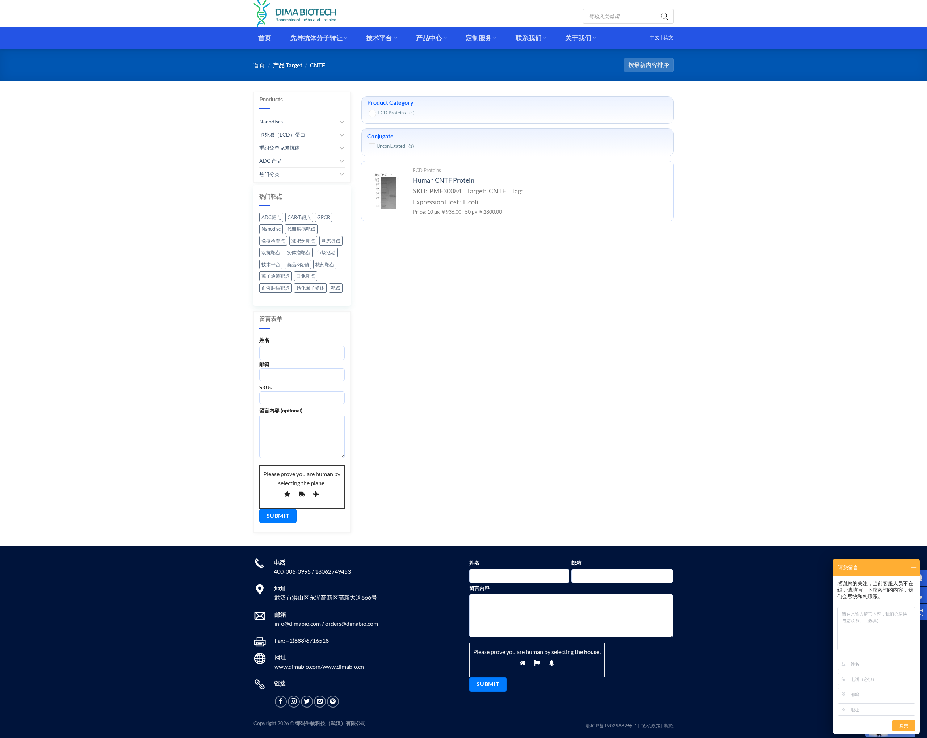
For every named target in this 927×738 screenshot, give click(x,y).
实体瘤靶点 (298, 252)
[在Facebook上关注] (281, 702)
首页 (264, 38)
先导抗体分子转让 (316, 38)
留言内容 (479, 588)
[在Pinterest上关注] (333, 702)
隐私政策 (651, 725)
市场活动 (326, 252)
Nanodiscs (271, 121)
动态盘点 (331, 241)
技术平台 (379, 38)
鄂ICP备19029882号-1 (611, 725)
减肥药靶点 (303, 241)
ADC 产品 (270, 161)
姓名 (264, 339)
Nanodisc (271, 229)
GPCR (323, 217)
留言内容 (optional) (280, 410)
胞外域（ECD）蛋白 (282, 134)
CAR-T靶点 (299, 217)
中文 (655, 38)
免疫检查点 (273, 241)
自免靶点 (305, 276)
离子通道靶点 (275, 276)
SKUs (265, 387)
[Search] (664, 16)
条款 (668, 725)
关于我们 (578, 38)
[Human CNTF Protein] (385, 191)
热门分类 (269, 174)
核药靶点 (324, 264)
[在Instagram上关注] (294, 702)
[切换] (342, 121)
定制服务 (479, 38)
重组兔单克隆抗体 (279, 147)
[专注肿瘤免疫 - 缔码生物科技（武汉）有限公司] (300, 13)
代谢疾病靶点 (301, 229)
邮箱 (264, 364)
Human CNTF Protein (443, 180)
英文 (668, 38)
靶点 (335, 288)
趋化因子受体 (310, 288)
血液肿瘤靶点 (275, 288)
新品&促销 (298, 264)
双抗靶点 (270, 252)
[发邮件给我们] (320, 702)
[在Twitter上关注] (307, 702)
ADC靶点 (271, 217)
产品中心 (429, 38)
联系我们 (529, 38)
